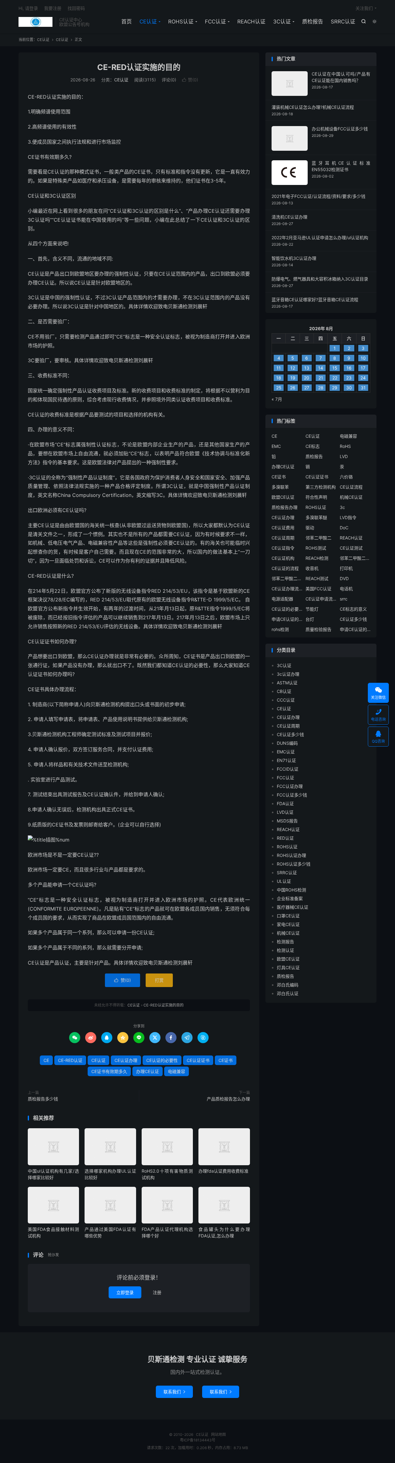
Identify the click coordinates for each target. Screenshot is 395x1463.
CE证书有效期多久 (109, 1071)
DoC (344, 527)
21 (320, 377)
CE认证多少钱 (353, 619)
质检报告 (312, 21)
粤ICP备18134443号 (197, 1440)
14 (320, 368)
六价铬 (346, 476)
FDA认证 (285, 803)
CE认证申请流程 (321, 598)
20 (306, 377)
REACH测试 (317, 578)
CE (46, 1060)
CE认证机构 (283, 558)
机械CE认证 (351, 497)
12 (292, 368)
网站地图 (218, 1434)
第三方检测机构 (321, 487)
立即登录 (125, 1292)
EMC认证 (286, 751)
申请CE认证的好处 (355, 629)
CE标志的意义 (353, 609)
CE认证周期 (283, 537)
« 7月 (277, 399)
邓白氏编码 (287, 984)
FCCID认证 (287, 769)
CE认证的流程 (285, 568)
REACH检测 (317, 558)
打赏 (159, 980)
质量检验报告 (318, 629)
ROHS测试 (316, 548)
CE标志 (313, 446)
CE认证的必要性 (162, 1060)
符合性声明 (316, 497)
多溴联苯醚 (316, 517)
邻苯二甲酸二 (318, 537)
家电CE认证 (288, 924)
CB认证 (284, 691)
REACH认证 (251, 21)
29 (334, 387)
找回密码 (76, 8)
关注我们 (364, 8)
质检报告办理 (284, 507)
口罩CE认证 (288, 915)
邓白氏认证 (287, 993)
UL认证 (284, 881)
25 (278, 387)
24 (363, 377)
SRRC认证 (343, 21)
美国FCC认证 (318, 588)
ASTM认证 (287, 682)
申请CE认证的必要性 (287, 619)
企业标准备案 (290, 898)
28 (320, 387)
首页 (126, 21)
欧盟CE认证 (283, 497)
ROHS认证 (180, 21)
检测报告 (285, 941)
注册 (157, 1292)
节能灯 (312, 609)
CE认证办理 (125, 1060)
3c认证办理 (288, 674)
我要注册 (52, 8)
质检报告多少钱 (43, 1098)
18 (278, 377)
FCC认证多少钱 (292, 794)
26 (292, 387)
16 (349, 368)
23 (348, 377)
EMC (276, 446)
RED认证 (285, 838)
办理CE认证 (147, 1071)
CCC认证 (286, 700)
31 (363, 387)
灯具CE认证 (288, 967)
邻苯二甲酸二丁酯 (287, 578)
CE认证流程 (351, 487)
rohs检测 (280, 629)
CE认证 (35, 22)
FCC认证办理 (290, 786)
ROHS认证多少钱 (293, 864)
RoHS (345, 446)
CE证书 (225, 1060)
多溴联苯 (280, 487)
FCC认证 (215, 21)
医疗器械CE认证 (292, 907)
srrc (343, 598)
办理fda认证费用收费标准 (223, 1171)
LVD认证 (285, 812)
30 (349, 387)
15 (334, 368)
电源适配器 (282, 598)
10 (363, 358)
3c (342, 507)
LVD (344, 456)
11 (278, 368)
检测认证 (285, 950)
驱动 (310, 527)
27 (306, 387)
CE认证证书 (198, 1060)
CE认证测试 (351, 548)
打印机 (346, 568)
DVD (344, 578)
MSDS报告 (287, 820)
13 (306, 368)
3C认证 (282, 21)
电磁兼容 (176, 1071)
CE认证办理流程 (287, 588)
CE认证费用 (283, 527)
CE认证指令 (283, 548)
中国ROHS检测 (291, 889)
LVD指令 (348, 517)
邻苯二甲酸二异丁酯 (355, 558)
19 (292, 377)
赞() (190, 79)
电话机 (346, 588)
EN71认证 (286, 760)
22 (334, 377)
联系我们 (174, 1391)
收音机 (312, 568)
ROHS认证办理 (291, 855)
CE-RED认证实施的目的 (139, 67)
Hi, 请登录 (28, 8)
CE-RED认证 (70, 1060)
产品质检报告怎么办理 (228, 1098)
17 (363, 368)
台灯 (310, 619)
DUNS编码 (287, 743)
